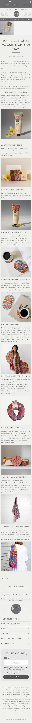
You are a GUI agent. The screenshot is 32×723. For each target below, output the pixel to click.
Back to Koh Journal (17, 586)
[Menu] (2, 14)
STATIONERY (21, 19)
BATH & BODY (7, 19)
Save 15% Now (16, 677)
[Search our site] (6, 14)
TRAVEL (14, 19)
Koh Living (13, 719)
